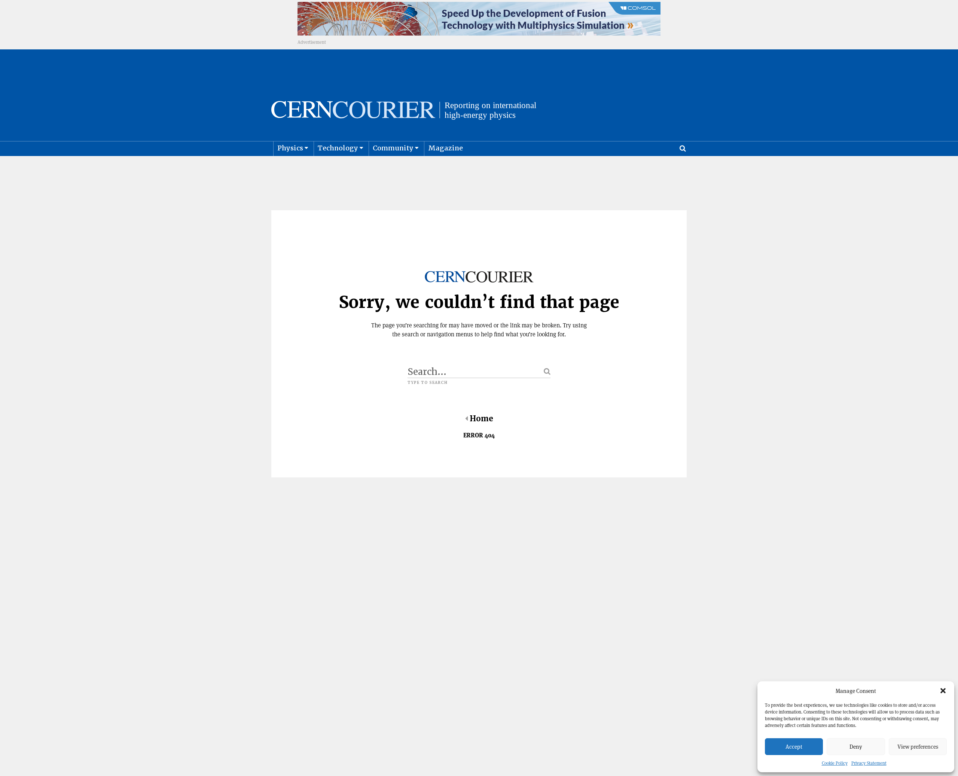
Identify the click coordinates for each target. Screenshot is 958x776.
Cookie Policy (835, 763)
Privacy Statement (869, 763)
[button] (943, 690)
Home (481, 418)
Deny (855, 746)
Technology (338, 148)
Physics (290, 148)
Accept (793, 746)
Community (393, 148)
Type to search (428, 383)
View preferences (917, 746)
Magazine (445, 148)
